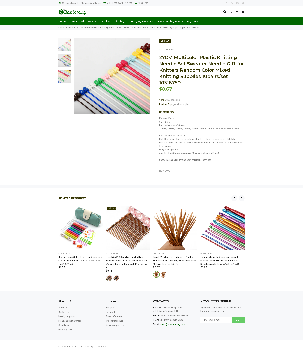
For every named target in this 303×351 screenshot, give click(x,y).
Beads (92, 21)
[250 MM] (109, 278)
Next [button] (242, 198)
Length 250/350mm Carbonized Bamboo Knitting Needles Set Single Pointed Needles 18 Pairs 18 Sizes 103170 (174, 260)
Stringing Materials (142, 21)
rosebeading (173, 100)
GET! (238, 319)
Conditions (63, 325)
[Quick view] (97, 210)
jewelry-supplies (182, 104)
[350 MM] (116, 278)
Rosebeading (64, 254)
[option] (64, 46)
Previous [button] (234, 198)
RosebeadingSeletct (170, 21)
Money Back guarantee (69, 321)
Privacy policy (65, 329)
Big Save (192, 21)
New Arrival (77, 21)
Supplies (105, 21)
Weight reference (114, 321)
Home (62, 21)
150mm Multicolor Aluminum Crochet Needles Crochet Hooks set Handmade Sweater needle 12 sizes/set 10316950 (220, 260)
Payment (110, 312)
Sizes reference (114, 316)
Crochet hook (72, 28)
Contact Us (63, 312)
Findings (120, 21)
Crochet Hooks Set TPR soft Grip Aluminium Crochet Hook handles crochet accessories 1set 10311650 (80, 260)
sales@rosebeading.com (172, 324)
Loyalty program (66, 316)
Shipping (110, 307)
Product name (26, 338)
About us (62, 307)
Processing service (115, 325)
